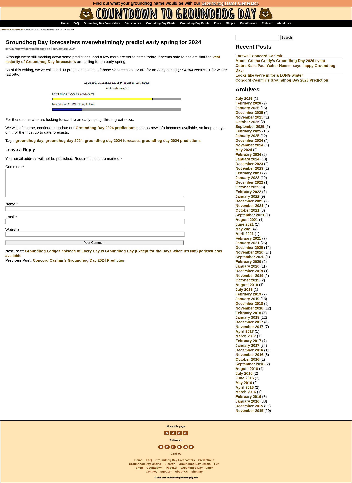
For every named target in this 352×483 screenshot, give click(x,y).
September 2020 (250, 257)
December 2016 (249, 350)
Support (165, 471)
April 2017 (245, 331)
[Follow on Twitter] (167, 447)
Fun (217, 22)
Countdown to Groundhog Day (12, 29)
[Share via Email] (185, 433)
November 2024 (249, 145)
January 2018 (247, 317)
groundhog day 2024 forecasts (112, 140)
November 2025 (249, 117)
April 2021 (245, 234)
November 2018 (249, 308)
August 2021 (247, 220)
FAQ (76, 22)
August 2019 (247, 285)
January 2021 (247, 243)
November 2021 (249, 205)
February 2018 (248, 313)
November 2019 (249, 275)
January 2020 (247, 266)
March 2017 (246, 336)
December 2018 (249, 303)
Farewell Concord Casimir (259, 56)
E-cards (170, 463)
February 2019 (248, 294)
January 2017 (247, 345)
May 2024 (244, 150)
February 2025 (248, 131)
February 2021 (248, 238)
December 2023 (249, 164)
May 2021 (244, 229)
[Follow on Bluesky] (191, 447)
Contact (151, 471)
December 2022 (249, 182)
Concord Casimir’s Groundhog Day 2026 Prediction (282, 80)
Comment (14, 167)
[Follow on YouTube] (179, 447)
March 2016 (246, 392)
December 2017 (249, 322)
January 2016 (247, 401)
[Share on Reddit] (179, 433)
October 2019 (247, 280)
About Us (283, 22)
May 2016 (244, 383)
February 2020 (248, 261)
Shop (230, 22)
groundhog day (29, 140)
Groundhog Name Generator (229, 3)
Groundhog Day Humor (197, 467)
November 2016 (249, 355)
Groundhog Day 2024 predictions (105, 128)
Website (12, 230)
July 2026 (244, 98)
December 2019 (249, 271)
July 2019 (244, 289)
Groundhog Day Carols (194, 22)
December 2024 (249, 140)
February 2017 (248, 341)
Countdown (247, 22)
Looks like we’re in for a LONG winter (269, 75)
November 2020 (249, 252)
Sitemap (197, 471)
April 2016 (245, 387)
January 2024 (247, 159)
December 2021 (249, 201)
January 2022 (247, 196)
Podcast (267, 22)
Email (11, 217)
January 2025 (247, 136)
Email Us (176, 453)
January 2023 (247, 178)
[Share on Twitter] (173, 433)
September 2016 (250, 364)
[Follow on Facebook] (160, 447)
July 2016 (244, 373)
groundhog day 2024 (64, 140)
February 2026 (248, 103)
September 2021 (250, 215)
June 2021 (245, 224)
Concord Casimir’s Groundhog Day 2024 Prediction (79, 260)
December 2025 (249, 112)
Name (11, 204)
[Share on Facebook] (166, 433)
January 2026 (247, 108)
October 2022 (247, 187)
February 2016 (248, 396)
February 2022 (248, 192)
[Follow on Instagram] (173, 447)
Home (65, 22)
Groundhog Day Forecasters (102, 22)
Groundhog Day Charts (160, 22)
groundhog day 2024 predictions (171, 140)
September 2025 (250, 126)
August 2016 (247, 369)
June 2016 (245, 378)
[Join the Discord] (185, 447)
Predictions (132, 22)
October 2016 (247, 359)
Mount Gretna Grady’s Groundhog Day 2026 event (280, 61)
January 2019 (247, 299)
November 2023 (249, 168)
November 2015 (249, 410)
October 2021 (247, 210)
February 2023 (248, 173)
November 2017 (249, 327)
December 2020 (249, 247)
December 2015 (249, 406)
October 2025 (247, 122)
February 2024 (248, 154)
